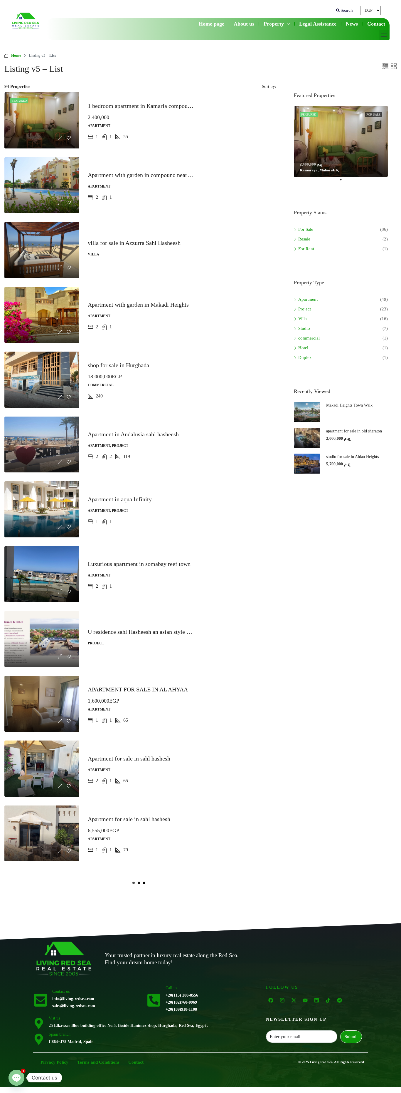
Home (16, 55)
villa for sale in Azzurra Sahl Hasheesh (134, 243)
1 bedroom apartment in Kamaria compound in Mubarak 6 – (159, 106)
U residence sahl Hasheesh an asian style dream (144, 632)
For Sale (305, 229)
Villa (302, 318)
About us (244, 24)
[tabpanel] (341, 141)
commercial (309, 338)
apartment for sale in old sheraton (354, 431)
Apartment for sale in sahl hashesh (129, 758)
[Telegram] (340, 1000)
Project (304, 309)
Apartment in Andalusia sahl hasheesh (133, 434)
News (352, 24)
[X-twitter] (294, 1000)
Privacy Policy (54, 1062)
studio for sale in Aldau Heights (352, 456)
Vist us (54, 1018)
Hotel (303, 347)
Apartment (308, 299)
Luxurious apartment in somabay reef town (139, 564)
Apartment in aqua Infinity (120, 499)
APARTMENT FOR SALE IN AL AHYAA (138, 689)
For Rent (306, 248)
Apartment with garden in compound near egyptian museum (159, 175)
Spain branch (59, 1034)
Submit (351, 1036)
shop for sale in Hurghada (118, 365)
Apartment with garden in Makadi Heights (138, 304)
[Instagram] (282, 1000)
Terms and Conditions (98, 1062)
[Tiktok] (328, 1000)
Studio (304, 328)
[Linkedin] (317, 1000)
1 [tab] (344, 182)
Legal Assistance (317, 24)
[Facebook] (271, 1000)
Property (274, 24)
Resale (304, 239)
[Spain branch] (38, 1038)
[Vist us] (38, 1022)
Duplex (305, 357)
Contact (376, 24)
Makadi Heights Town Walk (350, 405)
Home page (211, 24)
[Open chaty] (16, 1078)
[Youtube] (305, 1000)
